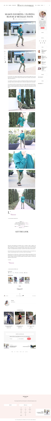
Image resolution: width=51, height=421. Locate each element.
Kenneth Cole (23, 225)
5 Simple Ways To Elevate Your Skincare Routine (44, 68)
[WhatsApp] (5, 59)
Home (4, 5)
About (7, 5)
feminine (17, 351)
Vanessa (12, 300)
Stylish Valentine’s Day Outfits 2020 (20, 326)
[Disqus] (20, 362)
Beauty (42, 49)
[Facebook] (5, 53)
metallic (20, 351)
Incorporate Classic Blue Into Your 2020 (8, 326)
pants (23, 351)
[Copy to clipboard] (5, 61)
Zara (23, 221)
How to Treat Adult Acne (44, 62)
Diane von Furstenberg (20, 226)
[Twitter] (5, 55)
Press (36, 5)
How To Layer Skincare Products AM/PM (44, 57)
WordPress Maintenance (33, 419)
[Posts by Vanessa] (14, 19)
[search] (44, 5)
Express (23, 227)
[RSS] (44, 43)
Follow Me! (25, 397)
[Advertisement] (44, 95)
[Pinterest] (49, 1)
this (25, 222)
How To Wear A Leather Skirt (30, 326)
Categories (10, 5)
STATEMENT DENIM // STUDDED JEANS (40, 413)
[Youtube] (40, 43)
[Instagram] (45, 41)
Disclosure (38, 5)
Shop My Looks (14, 5)
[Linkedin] (43, 41)
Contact (42, 5)
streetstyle (26, 351)
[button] (5, 321)
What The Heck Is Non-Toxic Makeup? (44, 51)
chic (14, 351)
